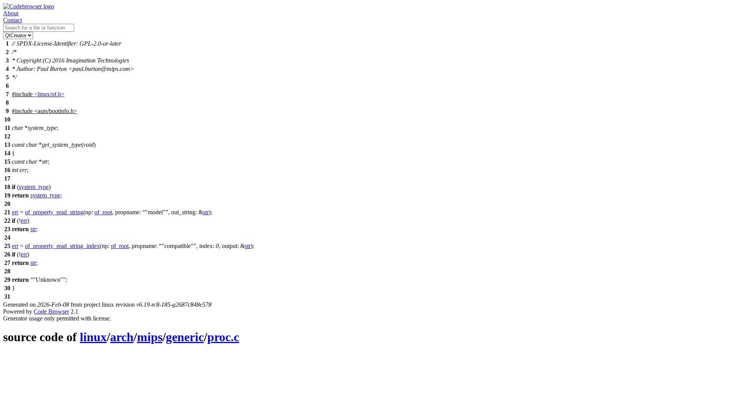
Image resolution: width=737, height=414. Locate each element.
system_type (34, 187)
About (10, 13)
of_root (103, 212)
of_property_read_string (54, 212)
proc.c (223, 337)
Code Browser (51, 311)
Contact (12, 20)
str (206, 212)
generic (185, 337)
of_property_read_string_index (62, 246)
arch (122, 337)
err (15, 212)
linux (93, 337)
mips (149, 337)
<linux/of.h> (49, 94)
